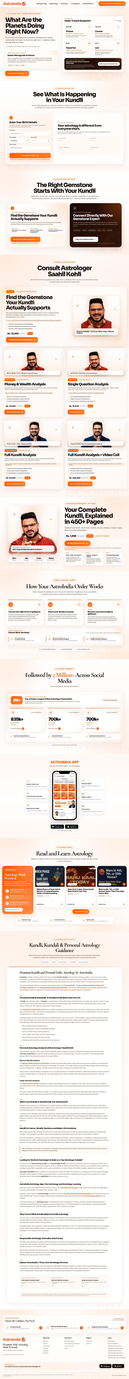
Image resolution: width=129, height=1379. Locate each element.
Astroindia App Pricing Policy (115, 1353)
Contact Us (89, 1341)
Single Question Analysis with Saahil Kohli (54, 987)
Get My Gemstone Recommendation (24, 239)
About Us (45, 1341)
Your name (12, 130)
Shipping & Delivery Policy (114, 1346)
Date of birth (12, 137)
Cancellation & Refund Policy (115, 1348)
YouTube (45, 1348)
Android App (46, 1346)
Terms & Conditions (113, 1343)
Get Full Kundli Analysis (14, 483)
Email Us (88, 1343)
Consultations (75, 3)
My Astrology (54, 3)
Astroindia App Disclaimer (114, 1350)
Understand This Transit (16, 73)
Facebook (45, 1353)
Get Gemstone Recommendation (111, 3)
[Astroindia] (15, 3)
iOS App (45, 1343)
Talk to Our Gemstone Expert (84, 239)
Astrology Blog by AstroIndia (72, 1343)
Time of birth (34, 137)
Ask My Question (75, 412)
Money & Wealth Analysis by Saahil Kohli (35, 1063)
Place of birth (12, 144)
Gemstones (64, 3)
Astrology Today (41, 3)
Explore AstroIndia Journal (14, 910)
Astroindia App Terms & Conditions (117, 1357)
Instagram (45, 1350)
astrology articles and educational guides (77, 1193)
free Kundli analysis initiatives (92, 1196)
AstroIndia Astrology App (68, 1187)
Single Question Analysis (30, 1083)
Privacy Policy (111, 1341)
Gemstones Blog (69, 1346)
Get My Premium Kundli (76, 543)
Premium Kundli (87, 3)
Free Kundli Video (69, 1341)
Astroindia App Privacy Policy (115, 1355)
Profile (66, 1348)
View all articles (81, 912)
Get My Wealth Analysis (13, 412)
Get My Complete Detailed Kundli (108, 63)
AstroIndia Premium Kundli (31, 1009)
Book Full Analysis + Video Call (79, 483)
